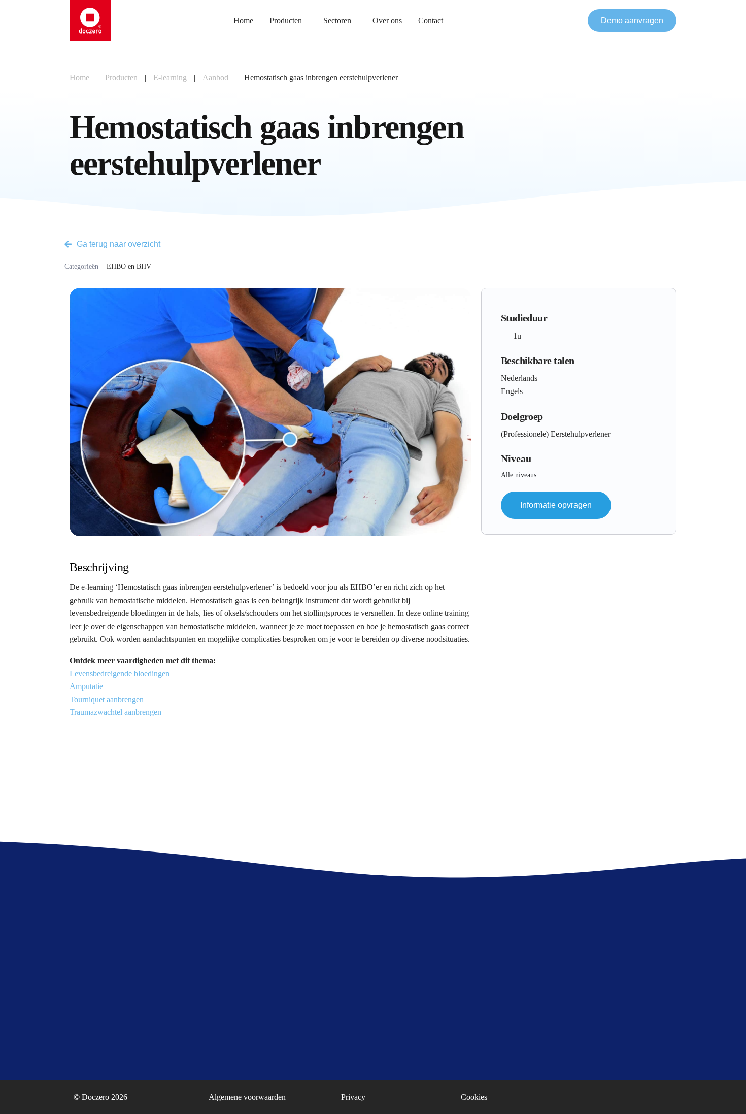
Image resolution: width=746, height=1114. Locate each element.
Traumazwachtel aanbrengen (115, 712)
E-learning (170, 77)
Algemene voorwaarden (247, 1097)
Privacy (353, 1097)
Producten (121, 77)
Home (79, 77)
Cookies (474, 1097)
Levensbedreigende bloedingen (119, 673)
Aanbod (215, 77)
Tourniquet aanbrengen (107, 699)
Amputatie (86, 686)
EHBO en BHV (129, 266)
